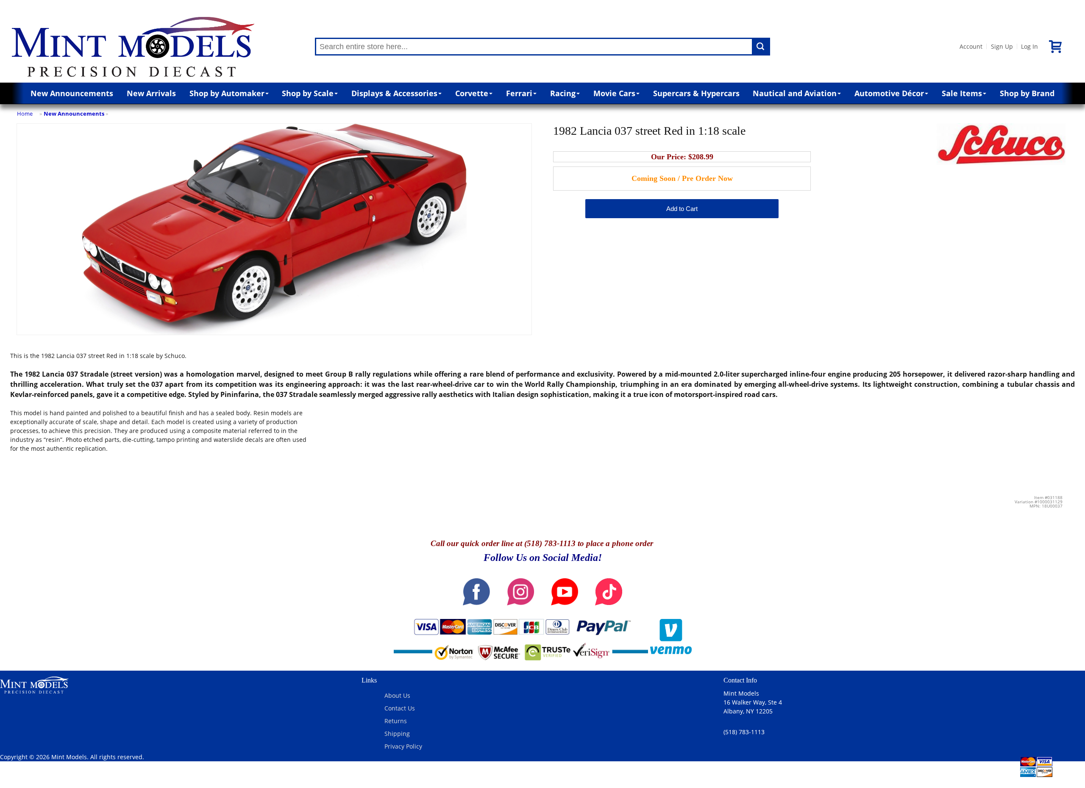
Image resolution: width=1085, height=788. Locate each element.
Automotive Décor (889, 93)
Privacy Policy (403, 746)
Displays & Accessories (394, 93)
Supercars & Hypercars (696, 93)
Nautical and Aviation (795, 93)
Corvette (471, 93)
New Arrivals (151, 93)
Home (25, 113)
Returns (395, 721)
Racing (563, 93)
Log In (1029, 46)
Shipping (397, 734)
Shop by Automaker (226, 93)
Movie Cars (614, 93)
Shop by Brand (1027, 93)
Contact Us (399, 708)
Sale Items (962, 93)
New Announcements (72, 93)
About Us (397, 695)
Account (971, 46)
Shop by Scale (308, 93)
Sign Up (1002, 46)
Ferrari (519, 93)
